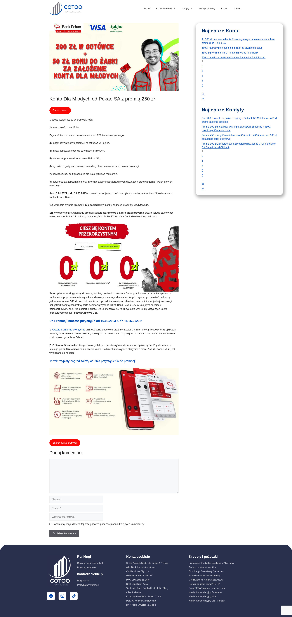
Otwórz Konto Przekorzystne (68, 329)
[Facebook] (51, 596)
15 (203, 184)
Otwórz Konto (60, 110)
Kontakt (237, 8)
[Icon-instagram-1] (62, 596)
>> (203, 99)
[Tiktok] (74, 596)
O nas (224, 8)
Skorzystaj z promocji (64, 442)
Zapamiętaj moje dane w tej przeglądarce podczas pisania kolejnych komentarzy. (99, 524)
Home (147, 8)
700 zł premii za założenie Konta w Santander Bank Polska (233, 57)
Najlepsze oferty (207, 8)
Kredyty (185, 8)
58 (203, 94)
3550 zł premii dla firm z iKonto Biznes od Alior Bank (230, 52)
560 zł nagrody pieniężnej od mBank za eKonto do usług (232, 48)
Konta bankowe (164, 8)
